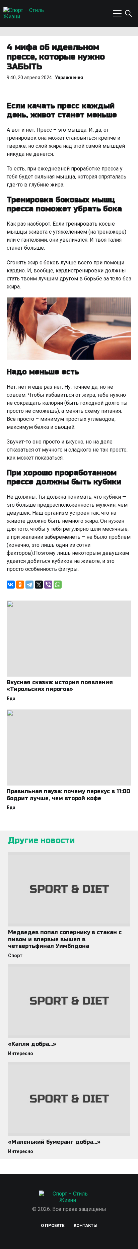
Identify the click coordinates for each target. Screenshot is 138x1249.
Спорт (15, 955)
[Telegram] (29, 585)
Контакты (85, 1225)
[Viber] (48, 585)
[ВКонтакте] (11, 585)
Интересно (20, 1053)
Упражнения (69, 77)
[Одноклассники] (20, 585)
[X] (39, 585)
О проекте (52, 1225)
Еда (11, 698)
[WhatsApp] (58, 585)
